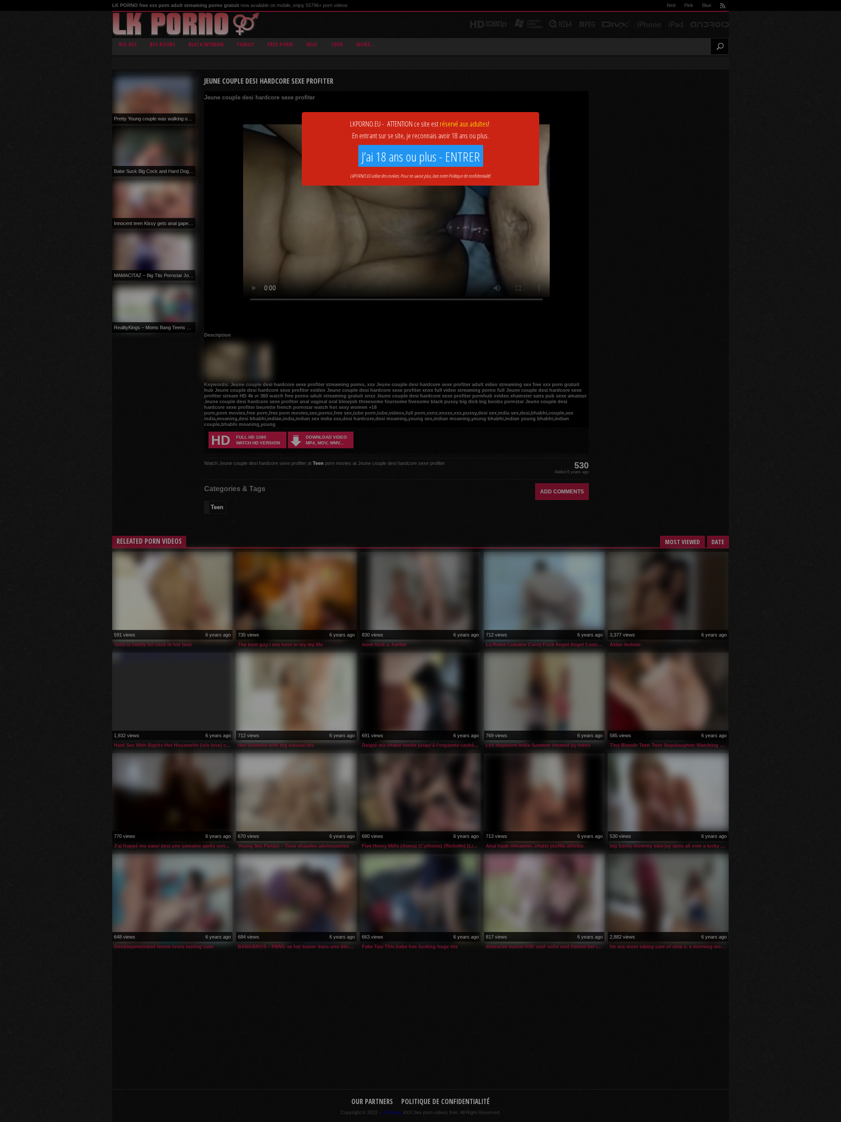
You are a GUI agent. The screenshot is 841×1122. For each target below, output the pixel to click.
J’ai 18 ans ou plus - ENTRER (420, 156)
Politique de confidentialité (469, 175)
